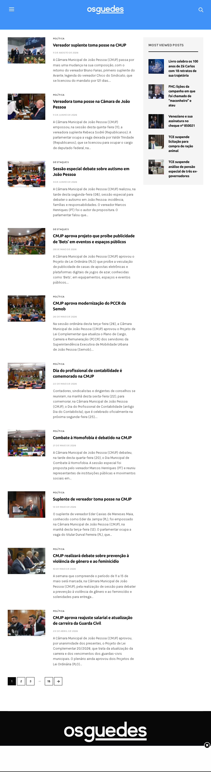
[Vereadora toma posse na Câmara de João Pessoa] (26, 107)
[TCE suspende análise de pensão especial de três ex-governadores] (156, 167)
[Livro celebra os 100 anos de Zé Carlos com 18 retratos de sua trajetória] (156, 66)
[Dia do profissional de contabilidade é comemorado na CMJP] (26, 376)
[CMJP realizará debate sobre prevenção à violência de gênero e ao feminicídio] (26, 561)
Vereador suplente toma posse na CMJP (89, 45)
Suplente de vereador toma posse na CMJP (92, 499)
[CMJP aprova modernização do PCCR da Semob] (26, 308)
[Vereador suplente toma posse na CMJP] (26, 50)
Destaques (61, 162)
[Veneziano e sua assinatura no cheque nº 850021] (156, 121)
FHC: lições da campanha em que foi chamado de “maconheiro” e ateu (182, 96)
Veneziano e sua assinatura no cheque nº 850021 (182, 121)
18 (48, 681)
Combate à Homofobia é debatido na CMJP (92, 437)
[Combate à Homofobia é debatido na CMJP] (26, 443)
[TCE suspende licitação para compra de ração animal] (156, 142)
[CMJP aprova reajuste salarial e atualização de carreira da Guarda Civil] (26, 623)
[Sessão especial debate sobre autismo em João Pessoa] (26, 174)
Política (59, 38)
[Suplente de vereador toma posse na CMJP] (26, 504)
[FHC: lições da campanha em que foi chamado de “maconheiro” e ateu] (156, 91)
